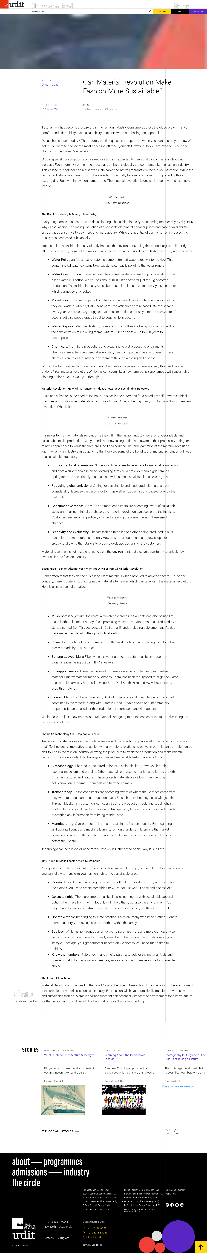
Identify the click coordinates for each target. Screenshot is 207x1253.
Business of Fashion (106, 109)
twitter (33, 1001)
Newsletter (198, 11)
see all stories (38, 11)
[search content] (150, 11)
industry (76, 1171)
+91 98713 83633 (96, 1232)
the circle (26, 1181)
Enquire (162, 11)
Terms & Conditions (92, 1244)
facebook (20, 1001)
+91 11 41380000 (95, 1227)
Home (182, 5)
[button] (176, 1131)
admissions (29, 1171)
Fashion (87, 109)
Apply (180, 11)
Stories (30, 1049)
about (21, 1160)
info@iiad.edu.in (95, 1237)
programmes (63, 1160)
